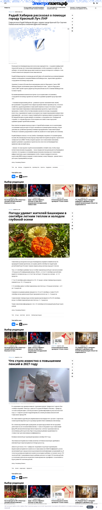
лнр (16, 167)
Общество (11, 11)
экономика (55, 167)
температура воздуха (36, 315)
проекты (43, 167)
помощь (20, 167)
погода (17, 315)
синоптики (22, 315)
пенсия (16, 468)
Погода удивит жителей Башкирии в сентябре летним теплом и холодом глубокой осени (34, 8)
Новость (7, 8)
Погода (11, 209)
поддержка (48, 167)
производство (35, 167)
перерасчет (29, 468)
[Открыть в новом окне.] (15, 176)
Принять (90, 507)
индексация (22, 468)
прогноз (28, 315)
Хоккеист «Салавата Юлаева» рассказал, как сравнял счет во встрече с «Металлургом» (78, 8)
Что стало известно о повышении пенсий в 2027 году (56, 8)
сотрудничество (27, 167)
